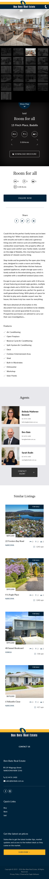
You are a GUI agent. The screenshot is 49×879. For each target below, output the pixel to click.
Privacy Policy (14, 874)
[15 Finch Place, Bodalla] (24, 27)
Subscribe (23, 852)
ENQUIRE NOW (25, 198)
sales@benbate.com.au (15, 781)
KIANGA (8, 652)
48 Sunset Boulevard (14, 648)
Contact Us (24, 747)
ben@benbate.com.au (28, 439)
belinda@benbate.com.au (30, 422)
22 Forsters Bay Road (14, 541)
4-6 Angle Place (12, 594)
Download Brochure (25, 154)
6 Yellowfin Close (12, 701)
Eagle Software (34, 874)
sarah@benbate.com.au (29, 460)
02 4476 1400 (26, 419)
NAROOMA (9, 545)
